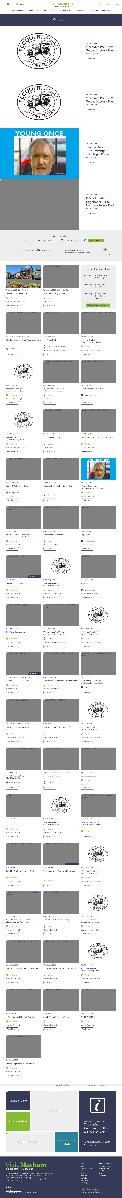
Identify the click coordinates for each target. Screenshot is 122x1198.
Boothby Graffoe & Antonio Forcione (21, 871)
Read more (91, 59)
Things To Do (42, 10)
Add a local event (95, 240)
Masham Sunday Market (53, 534)
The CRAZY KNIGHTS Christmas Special (23, 968)
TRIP (8, 822)
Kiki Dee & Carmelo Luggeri (17, 632)
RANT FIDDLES (88, 1017)
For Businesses (104, 1168)
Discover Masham (19, 10)
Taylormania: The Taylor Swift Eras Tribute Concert (54, 633)
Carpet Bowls (100, 285)
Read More (11, 305)
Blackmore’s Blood (88, 776)
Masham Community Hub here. (22, 1177)
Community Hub (113, 4)
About (101, 4)
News (100, 1173)
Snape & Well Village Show (17, 486)
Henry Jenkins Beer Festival (92, 388)
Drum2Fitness (100, 294)
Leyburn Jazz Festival (52, 776)
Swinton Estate (83, 252)
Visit (61, 3)
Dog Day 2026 (87, 534)
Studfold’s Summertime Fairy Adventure (23, 340)
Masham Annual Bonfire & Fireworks (59, 871)
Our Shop (106, 10)
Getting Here (94, 10)
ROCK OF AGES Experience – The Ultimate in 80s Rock (100, 201)
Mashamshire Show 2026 (16, 583)
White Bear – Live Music (53, 437)
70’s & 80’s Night (50, 340)
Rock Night (85, 583)
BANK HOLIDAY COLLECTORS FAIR (97, 437)
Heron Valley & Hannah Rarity (56, 919)
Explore (83, 1171)
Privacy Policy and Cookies (13, 1191)
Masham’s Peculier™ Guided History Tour (100, 48)
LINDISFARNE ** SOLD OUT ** (56, 727)
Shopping (80, 10)
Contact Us (102, 1176)
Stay (31, 10)
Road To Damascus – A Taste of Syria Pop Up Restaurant (18, 920)
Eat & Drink (67, 10)
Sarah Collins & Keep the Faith (56, 1017)
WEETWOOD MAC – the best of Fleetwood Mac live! (92, 823)
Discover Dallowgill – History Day (57, 486)
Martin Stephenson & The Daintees (20, 1063)
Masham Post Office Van (16, 293)
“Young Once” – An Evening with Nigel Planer (98, 150)
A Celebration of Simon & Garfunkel (21, 1017)
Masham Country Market (54, 293)
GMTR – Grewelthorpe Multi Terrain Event (15, 777)
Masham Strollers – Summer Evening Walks (91, 341)
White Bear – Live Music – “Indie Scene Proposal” (53, 389)
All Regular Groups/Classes (96, 305)
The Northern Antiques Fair (17, 727)
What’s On (56, 10)
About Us (102, 1171)
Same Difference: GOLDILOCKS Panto (59, 968)
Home (83, 1163)
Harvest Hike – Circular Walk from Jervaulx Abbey (92, 681)
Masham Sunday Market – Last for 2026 (60, 680)
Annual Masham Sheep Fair (17, 680)
